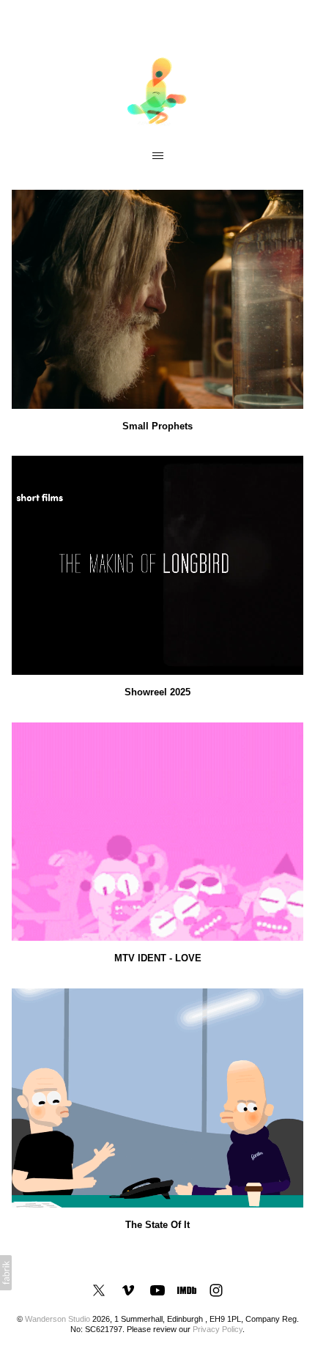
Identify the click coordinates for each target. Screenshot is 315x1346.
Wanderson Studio (57, 1318)
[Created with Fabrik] (6, 1272)
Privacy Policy (217, 1329)
